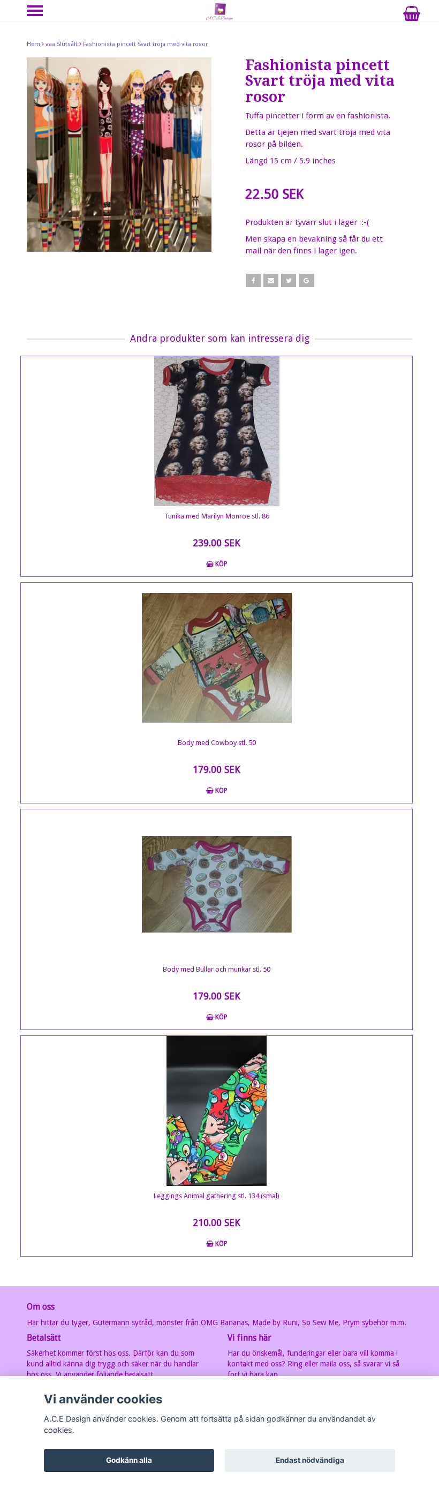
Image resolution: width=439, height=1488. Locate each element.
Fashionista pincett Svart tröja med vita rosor (145, 44)
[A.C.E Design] (219, 11)
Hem (33, 44)
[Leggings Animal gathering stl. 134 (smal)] (216, 1111)
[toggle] (40, 12)
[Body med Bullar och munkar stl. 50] (216, 884)
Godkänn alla (129, 1460)
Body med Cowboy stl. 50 (217, 743)
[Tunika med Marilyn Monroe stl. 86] (216, 431)
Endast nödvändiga (310, 1460)
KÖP (221, 564)
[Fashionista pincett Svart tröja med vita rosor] (119, 154)
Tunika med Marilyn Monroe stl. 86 (216, 516)
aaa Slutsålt (62, 44)
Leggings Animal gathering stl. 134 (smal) (216, 1196)
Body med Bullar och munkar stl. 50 (216, 969)
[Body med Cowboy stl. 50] (216, 658)
